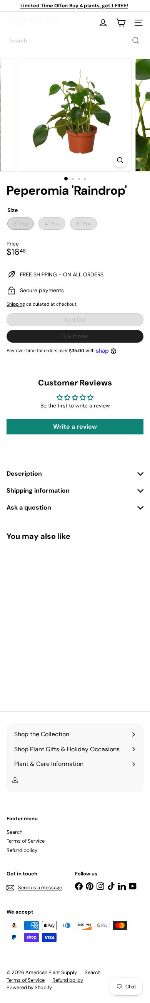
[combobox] (75, 40)
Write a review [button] (75, 426)
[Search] (135, 40)
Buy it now (75, 336)
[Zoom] (120, 160)
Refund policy (22, 850)
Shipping (16, 304)
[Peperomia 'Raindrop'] (54, 621)
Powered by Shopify (29, 987)
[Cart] (121, 23)
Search (14, 832)
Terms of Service (26, 841)
